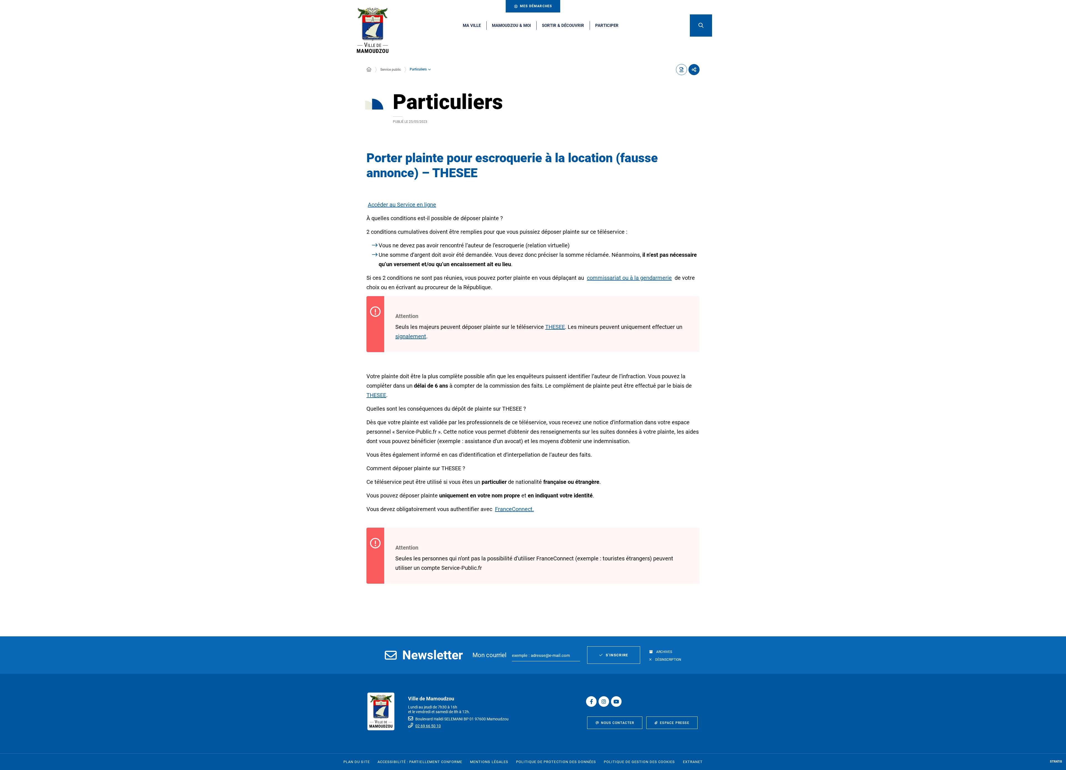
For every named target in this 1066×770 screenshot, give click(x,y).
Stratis (1056, 761)
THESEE (555, 327)
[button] (701, 25)
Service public (390, 70)
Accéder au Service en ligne (402, 204)
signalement (410, 336)
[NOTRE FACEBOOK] (591, 701)
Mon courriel (489, 655)
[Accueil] (368, 69)
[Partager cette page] (694, 69)
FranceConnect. (514, 509)
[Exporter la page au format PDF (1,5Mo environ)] (681, 69)
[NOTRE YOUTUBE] (616, 701)
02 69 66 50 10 (428, 726)
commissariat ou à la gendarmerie (629, 278)
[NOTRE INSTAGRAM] (603, 701)
